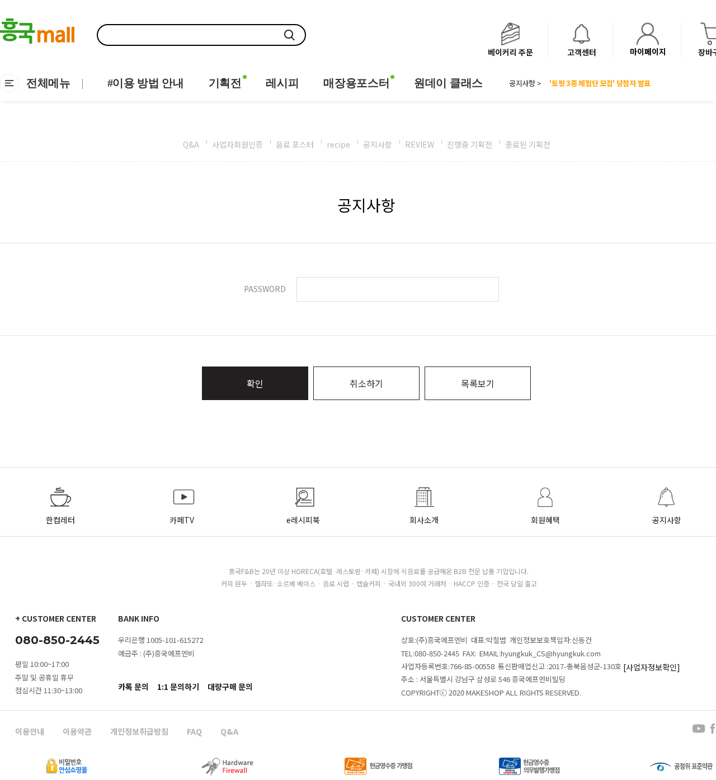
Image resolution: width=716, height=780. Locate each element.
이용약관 (77, 731)
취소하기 (366, 383)
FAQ (194, 731)
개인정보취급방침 (139, 731)
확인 (255, 383)
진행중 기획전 (469, 144)
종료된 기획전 (527, 144)
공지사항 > (525, 83)
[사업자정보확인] (651, 667)
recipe (338, 144)
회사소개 (424, 519)
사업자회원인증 (237, 144)
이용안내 (29, 731)
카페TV (181, 519)
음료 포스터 (295, 144)
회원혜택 (545, 519)
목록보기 (477, 383)
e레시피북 (303, 519)
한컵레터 (60, 519)
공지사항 (377, 144)
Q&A (191, 144)
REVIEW (419, 144)
